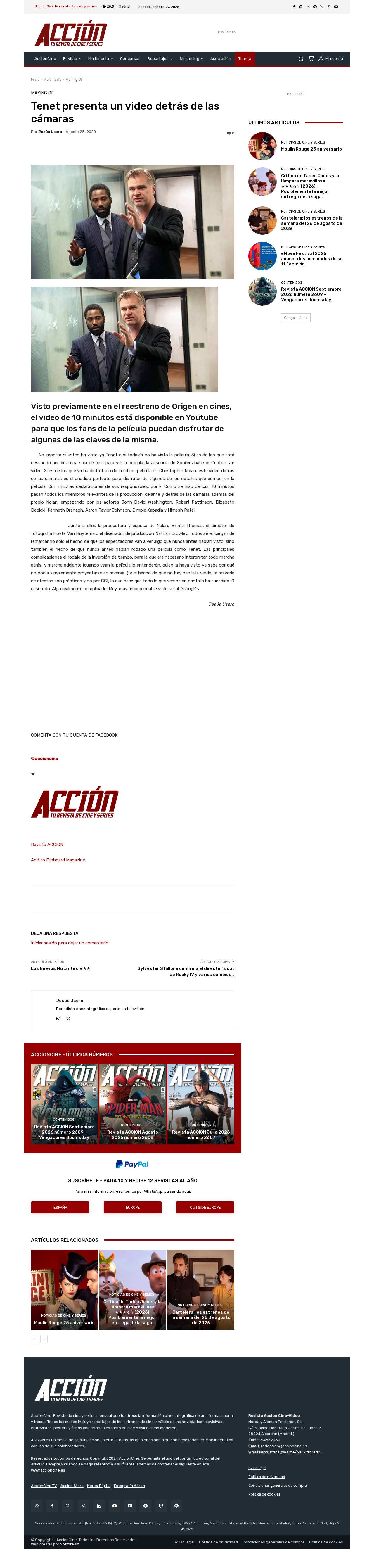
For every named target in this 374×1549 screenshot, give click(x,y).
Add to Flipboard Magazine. (58, 860)
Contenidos (64, 1119)
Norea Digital (98, 1486)
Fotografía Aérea (129, 1486)
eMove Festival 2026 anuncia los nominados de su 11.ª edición (312, 259)
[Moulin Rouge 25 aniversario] (64, 1290)
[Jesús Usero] (43, 1010)
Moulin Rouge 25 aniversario (64, 1322)
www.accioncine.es (48, 1470)
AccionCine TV (44, 1486)
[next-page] (44, 1339)
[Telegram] (314, 7)
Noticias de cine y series (63, 1315)
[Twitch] (161, 1506)
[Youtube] (336, 7)
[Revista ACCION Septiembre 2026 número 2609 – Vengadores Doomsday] (64, 1104)
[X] (321, 7)
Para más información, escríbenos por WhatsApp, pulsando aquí (132, 1191)
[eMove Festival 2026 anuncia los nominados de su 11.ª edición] (262, 256)
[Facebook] (293, 7)
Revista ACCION (47, 844)
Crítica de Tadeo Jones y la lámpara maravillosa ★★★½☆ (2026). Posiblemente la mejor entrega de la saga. (132, 1312)
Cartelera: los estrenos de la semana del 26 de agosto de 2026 (201, 1317)
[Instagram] (300, 7)
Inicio (35, 79)
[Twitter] (67, 1506)
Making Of (73, 79)
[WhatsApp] (329, 7)
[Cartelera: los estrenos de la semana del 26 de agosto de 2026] (200, 1290)
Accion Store (72, 1486)
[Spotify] (176, 1506)
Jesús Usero (50, 132)
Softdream (69, 1544)
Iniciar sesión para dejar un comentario (69, 943)
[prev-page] (34, 1339)
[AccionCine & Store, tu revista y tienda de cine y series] (70, 33)
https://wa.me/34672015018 (295, 1452)
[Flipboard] (130, 1506)
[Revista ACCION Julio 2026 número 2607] (200, 1104)
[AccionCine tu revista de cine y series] (187, 1388)
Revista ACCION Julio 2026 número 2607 (201, 1135)
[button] (301, 59)
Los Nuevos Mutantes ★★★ (60, 968)
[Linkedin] (307, 7)
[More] (183, 150)
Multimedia (52, 79)
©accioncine (44, 758)
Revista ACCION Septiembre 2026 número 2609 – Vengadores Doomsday (64, 1132)
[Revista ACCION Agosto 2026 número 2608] (132, 1104)
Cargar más (293, 317)
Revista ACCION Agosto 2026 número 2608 (132, 1135)
